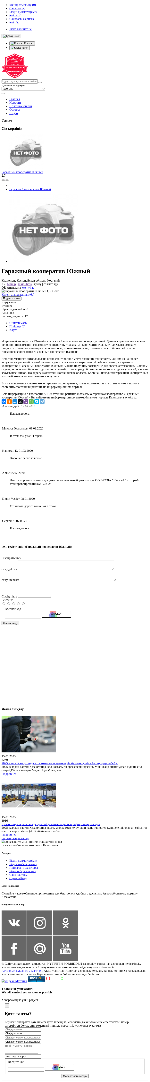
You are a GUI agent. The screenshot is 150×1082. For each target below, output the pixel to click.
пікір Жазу (25, 284)
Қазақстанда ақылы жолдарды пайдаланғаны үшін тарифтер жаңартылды (51, 824)
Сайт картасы (18, 874)
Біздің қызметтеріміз (23, 860)
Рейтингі (7, 600)
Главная (14, 99)
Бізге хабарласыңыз (22, 871)
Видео (13, 113)
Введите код (13, 609)
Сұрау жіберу (18, 878)
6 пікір (11, 284)
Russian (28, 43)
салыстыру (51, 284)
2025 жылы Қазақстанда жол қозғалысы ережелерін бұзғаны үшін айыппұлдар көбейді (60, 763)
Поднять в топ (11, 298)
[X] (20, 401)
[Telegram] (42, 401)
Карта (13, 330)
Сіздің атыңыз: (11, 558)
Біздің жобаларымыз (23, 864)
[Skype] (36, 401)
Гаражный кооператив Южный (22, 172)
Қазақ (24, 47)
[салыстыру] (3, 180)
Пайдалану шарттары (23, 867)
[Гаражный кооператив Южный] (43, 261)
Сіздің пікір (9, 596)
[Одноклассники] (9, 401)
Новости (15, 102)
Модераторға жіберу (75, 1076)
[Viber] (25, 401)
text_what (27, 287)
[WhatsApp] (31, 401)
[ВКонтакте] (4, 401)
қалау (37, 284)
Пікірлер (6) (17, 326)
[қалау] (7, 180)
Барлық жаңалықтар (15, 838)
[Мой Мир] (14, 401)
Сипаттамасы (18, 323)
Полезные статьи (20, 106)
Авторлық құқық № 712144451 (22, 970)
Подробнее (9, 773)
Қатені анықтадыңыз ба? (18, 294)
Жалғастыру (10, 623)
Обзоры (14, 109)
